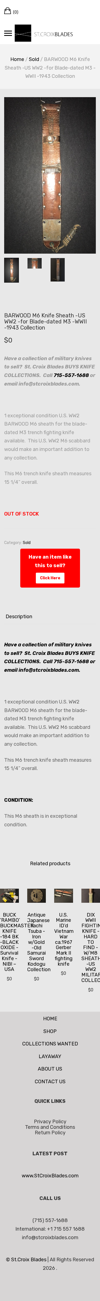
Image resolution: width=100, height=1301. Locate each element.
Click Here (50, 578)
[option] (50, 175)
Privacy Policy (50, 1122)
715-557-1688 (71, 375)
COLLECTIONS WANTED (50, 1044)
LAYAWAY (50, 1056)
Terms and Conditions (50, 1127)
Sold (34, 59)
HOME (50, 1019)
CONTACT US (50, 1082)
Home (17, 59)
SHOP (50, 1031)
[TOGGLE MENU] (8, 33)
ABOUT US (50, 1069)
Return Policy (50, 1133)
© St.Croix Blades (27, 1260)
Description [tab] (19, 617)
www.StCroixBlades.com (50, 1176)
